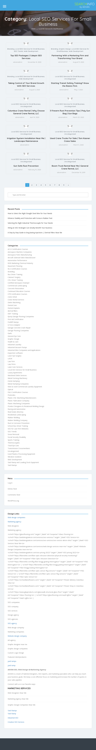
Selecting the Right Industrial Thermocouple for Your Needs (30, 223)
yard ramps (12, 661)
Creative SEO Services (16, 722)
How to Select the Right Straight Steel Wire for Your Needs (30, 213)
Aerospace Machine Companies (20, 252)
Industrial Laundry (14, 344)
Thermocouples (14, 443)
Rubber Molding (14, 417)
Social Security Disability (17, 437)
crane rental (12, 297)
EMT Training (13, 314)
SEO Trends (18, 51)
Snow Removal (13, 434)
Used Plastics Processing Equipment (21, 454)
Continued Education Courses (19, 291)
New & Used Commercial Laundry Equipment (25, 387)
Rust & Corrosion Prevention (19, 423)
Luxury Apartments (15, 372)
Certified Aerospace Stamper (19, 283)
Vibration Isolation (14, 457)
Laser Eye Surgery (14, 356)
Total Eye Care (13, 445)
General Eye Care (14, 336)
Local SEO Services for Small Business (29, 49)
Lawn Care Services (15, 367)
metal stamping (14, 381)
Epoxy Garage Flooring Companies (21, 316)
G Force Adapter (14, 325)
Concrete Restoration (16, 288)
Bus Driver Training (15, 274)
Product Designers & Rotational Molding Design (26, 406)
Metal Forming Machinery (17, 378)
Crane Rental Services (16, 300)
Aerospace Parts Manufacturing (20, 255)
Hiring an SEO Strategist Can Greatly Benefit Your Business (30, 228)
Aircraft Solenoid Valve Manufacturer (21, 257)
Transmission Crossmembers (19, 448)
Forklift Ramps (13, 322)
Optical (10, 389)
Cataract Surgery (14, 277)
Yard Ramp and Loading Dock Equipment (23, 462)
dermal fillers (12, 311)
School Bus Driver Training (18, 426)
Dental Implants (14, 308)
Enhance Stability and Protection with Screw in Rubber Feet (30, 218)
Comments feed (14, 495)
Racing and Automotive (16, 409)
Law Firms (12, 364)
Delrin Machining (14, 302)
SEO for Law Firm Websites (18, 429)
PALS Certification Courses (18, 392)
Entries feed (12, 489)
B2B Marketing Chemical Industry (20, 263)
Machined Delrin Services (17, 375)
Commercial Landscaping (17, 286)
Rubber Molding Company (17, 420)
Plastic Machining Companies (19, 403)
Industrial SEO (13, 718)
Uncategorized (70, 79)
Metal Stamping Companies (18, 384)
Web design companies (16, 517)
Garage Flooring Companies (18, 330)
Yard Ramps (12, 465)
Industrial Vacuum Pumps (17, 347)
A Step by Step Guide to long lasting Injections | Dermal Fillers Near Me (35, 232)
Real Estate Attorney (15, 412)
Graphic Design (65, 49)
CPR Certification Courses (17, 294)
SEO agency (12, 623)
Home (33, 29)
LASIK (10, 358)
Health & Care (13, 342)
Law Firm (11, 361)
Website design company (17, 636)
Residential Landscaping (17, 415)
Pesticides (11, 395)
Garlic (10, 333)
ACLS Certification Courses (18, 249)
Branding (10, 49)
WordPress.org (13, 501)
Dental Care (12, 305)
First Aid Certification (15, 319)
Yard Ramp (12, 713)
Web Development (31, 51)
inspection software (15, 353)
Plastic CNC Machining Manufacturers (22, 398)
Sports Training (13, 440)
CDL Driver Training (15, 280)
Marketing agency (14, 522)
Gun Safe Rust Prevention (26, 166)
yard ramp (11, 665)
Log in (10, 483)
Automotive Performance (17, 260)
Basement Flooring (15, 266)
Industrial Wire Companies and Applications (24, 350)
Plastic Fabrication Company (18, 401)
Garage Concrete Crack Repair (19, 328)
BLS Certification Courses (17, 269)
